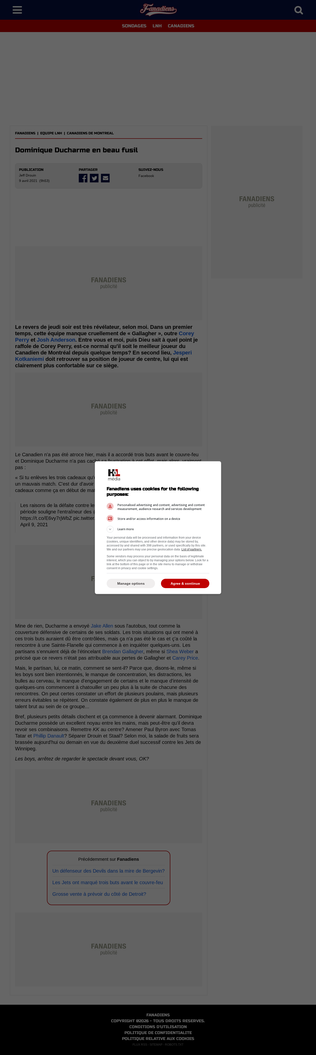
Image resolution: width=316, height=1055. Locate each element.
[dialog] (158, 527)
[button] (158, 529)
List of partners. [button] (191, 549)
